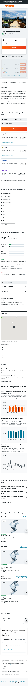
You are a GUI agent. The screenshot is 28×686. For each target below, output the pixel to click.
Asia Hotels (14, 681)
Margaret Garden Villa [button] (6, 597)
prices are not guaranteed (7, 664)
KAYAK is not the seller (7, 669)
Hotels (9, 681)
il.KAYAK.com (3, 681)
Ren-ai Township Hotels (8, 682)
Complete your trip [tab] (7, 639)
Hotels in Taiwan (22, 681)
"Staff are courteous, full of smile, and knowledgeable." (13, 262)
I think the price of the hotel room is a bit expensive (13, 275)
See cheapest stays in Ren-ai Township (22, 546)
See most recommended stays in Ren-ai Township (21, 577)
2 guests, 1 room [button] (7, 43)
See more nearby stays (22, 516)
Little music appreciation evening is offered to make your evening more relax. (13, 265)
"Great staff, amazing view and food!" (11, 268)
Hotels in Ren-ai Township (9, 649)
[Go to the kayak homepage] (9, 6)
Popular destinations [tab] (20, 639)
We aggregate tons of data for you (10, 671)
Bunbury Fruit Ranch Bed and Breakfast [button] (10, 566)
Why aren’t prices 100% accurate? (10, 674)
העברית (17, 2)
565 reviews (14, 33)
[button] (26, 2)
